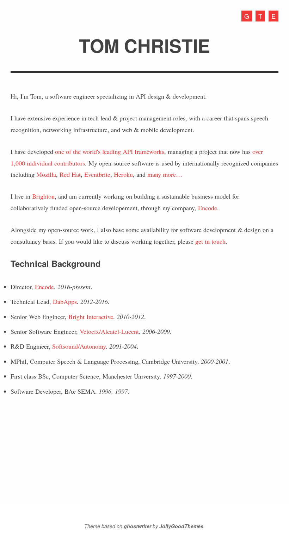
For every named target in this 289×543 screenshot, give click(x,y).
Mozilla (46, 174)
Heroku (123, 174)
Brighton (43, 196)
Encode (207, 208)
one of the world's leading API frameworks (109, 151)
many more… (164, 174)
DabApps (65, 301)
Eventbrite (97, 174)
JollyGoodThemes (181, 526)
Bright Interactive (90, 316)
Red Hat (70, 174)
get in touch (210, 241)
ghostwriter (137, 526)
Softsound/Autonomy (79, 346)
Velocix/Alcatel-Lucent (109, 331)
